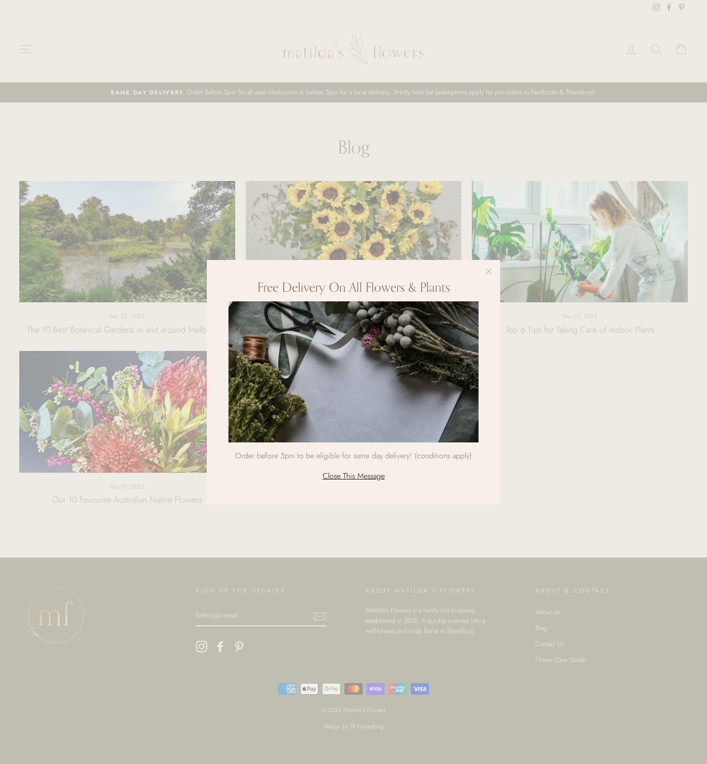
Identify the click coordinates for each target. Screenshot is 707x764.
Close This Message (354, 475)
